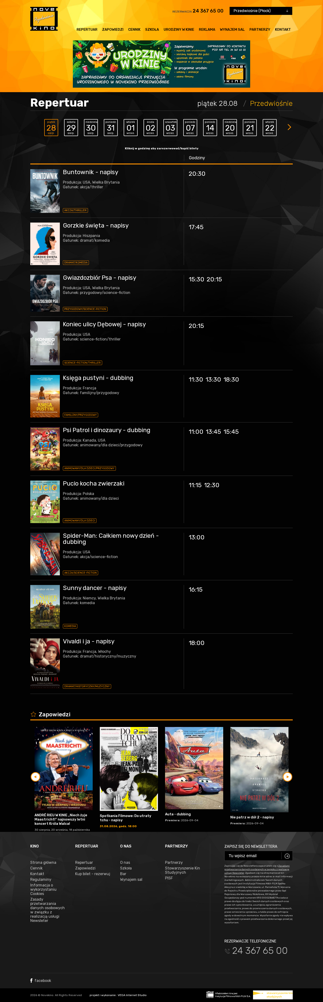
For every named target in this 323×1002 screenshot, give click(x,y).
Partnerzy (259, 29)
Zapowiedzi (112, 29)
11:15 (195, 485)
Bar (123, 874)
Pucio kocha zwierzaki (93, 483)
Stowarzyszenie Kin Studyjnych (182, 870)
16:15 (196, 589)
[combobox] (261, 11)
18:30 (231, 379)
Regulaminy (40, 879)
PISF (169, 878)
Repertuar (87, 29)
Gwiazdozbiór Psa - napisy (99, 277)
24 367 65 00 (208, 11)
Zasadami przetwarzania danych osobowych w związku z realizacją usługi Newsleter (257, 869)
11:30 (196, 379)
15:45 (231, 431)
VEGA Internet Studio (132, 995)
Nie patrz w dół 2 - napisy (252, 817)
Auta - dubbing (178, 814)
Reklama (207, 29)
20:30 (197, 173)
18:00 (197, 643)
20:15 (214, 279)
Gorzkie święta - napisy (96, 225)
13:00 (197, 537)
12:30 (211, 485)
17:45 (196, 227)
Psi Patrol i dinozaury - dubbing (106, 430)
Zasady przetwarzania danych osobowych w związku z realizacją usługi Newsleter (47, 910)
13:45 (213, 431)
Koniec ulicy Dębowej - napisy (104, 324)
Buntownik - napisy (90, 172)
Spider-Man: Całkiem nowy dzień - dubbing (111, 539)
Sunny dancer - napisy (95, 588)
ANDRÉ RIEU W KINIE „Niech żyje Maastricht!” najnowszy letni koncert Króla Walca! (61, 819)
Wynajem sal (232, 29)
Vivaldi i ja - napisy (88, 641)
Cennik (134, 29)
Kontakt (283, 29)
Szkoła (152, 29)
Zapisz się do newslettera (250, 846)
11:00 (196, 431)
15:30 (196, 279)
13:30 (213, 379)
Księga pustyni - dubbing (98, 378)
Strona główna (43, 862)
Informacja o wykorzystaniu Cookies (43, 889)
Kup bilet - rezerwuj (92, 874)
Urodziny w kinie (179, 29)
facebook (42, 980)
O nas (125, 862)
